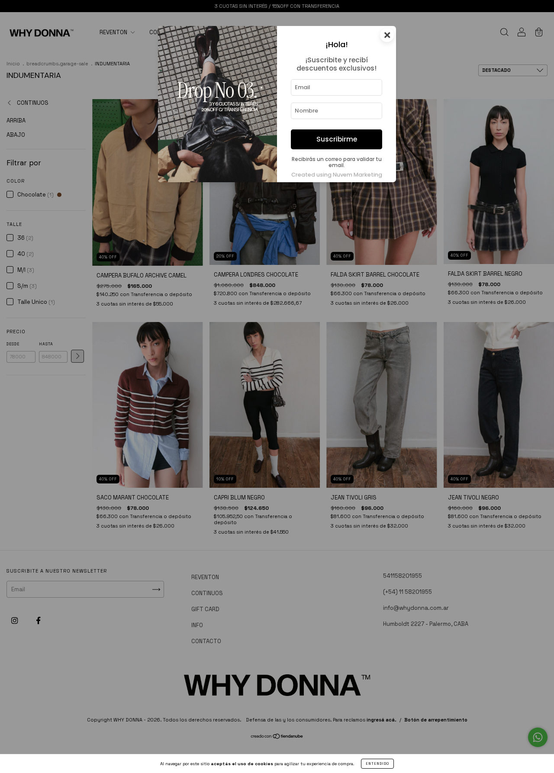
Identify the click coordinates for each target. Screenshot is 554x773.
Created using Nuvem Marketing (336, 174)
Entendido (377, 763)
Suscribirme (336, 139)
